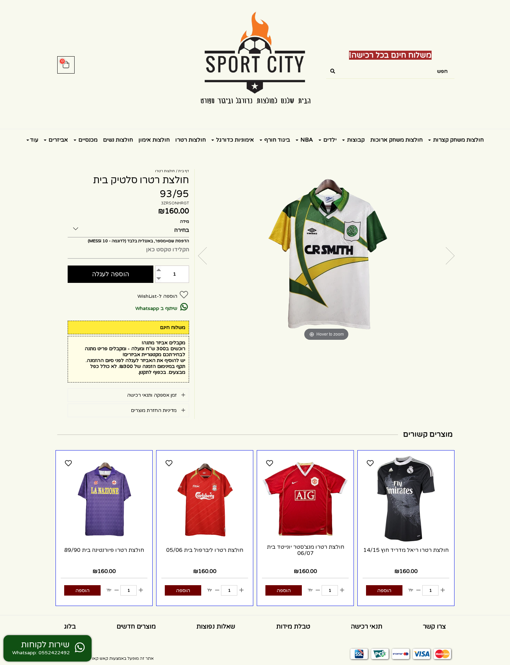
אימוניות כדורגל (234, 139)
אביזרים (57, 139)
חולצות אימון (154, 139)
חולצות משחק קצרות (458, 139)
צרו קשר (434, 626)
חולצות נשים (118, 139)
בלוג (70, 626)
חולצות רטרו (190, 139)
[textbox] (390, 55)
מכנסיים (87, 139)
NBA (306, 139)
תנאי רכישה (366, 626)
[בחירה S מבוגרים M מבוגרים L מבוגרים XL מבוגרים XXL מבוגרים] (128, 227)
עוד (34, 139)
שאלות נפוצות (215, 626)
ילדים (329, 139)
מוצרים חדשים (136, 626)
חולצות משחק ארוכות (396, 139)
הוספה (384, 591)
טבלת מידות (293, 626)
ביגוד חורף (276, 139)
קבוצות (355, 139)
